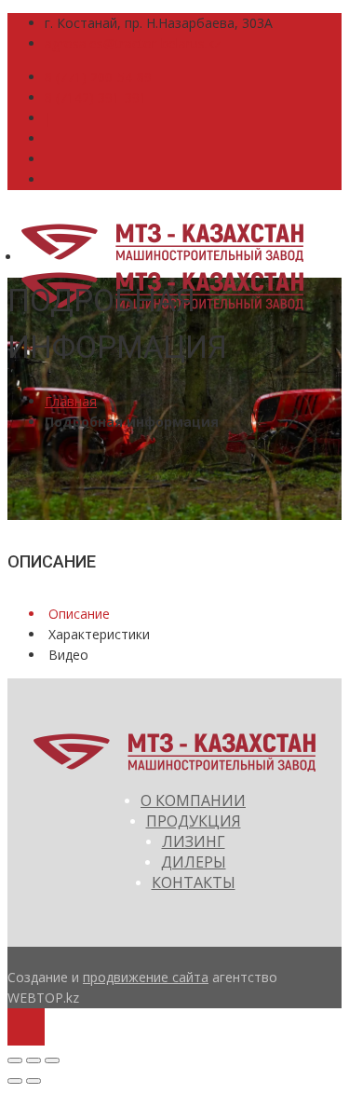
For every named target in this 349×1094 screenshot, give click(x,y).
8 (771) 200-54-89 (98, 77)
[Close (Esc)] (14, 1060)
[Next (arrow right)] (33, 1081)
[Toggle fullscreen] (33, 1060)
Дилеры (193, 862)
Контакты (193, 882)
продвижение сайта (145, 977)
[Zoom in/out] (52, 1060)
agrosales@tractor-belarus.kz (133, 43)
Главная (71, 401)
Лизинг (193, 841)
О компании (193, 800)
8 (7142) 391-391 (96, 97)
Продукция (193, 821)
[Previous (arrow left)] (14, 1081)
